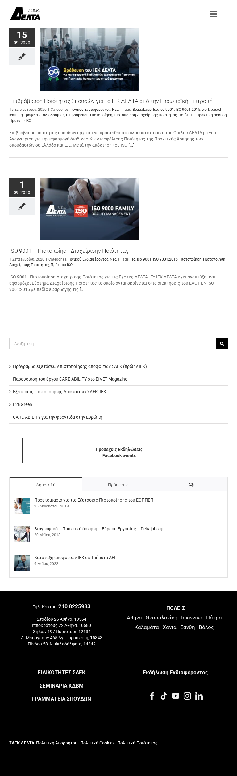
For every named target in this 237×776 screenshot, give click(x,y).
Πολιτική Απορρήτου (56, 742)
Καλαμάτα (147, 627)
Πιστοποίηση (101, 115)
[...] (131, 145)
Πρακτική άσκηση (211, 115)
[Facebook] (152, 696)
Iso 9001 (167, 109)
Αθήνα (134, 617)
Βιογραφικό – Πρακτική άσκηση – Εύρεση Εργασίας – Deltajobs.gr (99, 528)
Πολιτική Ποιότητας (137, 742)
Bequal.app (142, 109)
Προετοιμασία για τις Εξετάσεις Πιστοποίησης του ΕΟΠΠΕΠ (93, 500)
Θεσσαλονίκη (161, 617)
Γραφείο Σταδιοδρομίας (44, 115)
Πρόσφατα (118, 484)
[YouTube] (175, 696)
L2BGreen (22, 404)
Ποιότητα (186, 115)
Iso (155, 109)
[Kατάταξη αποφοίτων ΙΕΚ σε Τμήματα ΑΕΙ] (22, 558)
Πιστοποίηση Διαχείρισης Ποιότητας (145, 115)
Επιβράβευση (77, 115)
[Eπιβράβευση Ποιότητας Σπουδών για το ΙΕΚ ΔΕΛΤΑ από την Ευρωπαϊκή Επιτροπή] (89, 59)
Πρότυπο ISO (20, 121)
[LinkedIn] (199, 696)
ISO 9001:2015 (188, 109)
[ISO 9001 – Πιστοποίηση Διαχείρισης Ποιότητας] (89, 209)
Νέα (115, 109)
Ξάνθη (187, 627)
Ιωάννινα (191, 617)
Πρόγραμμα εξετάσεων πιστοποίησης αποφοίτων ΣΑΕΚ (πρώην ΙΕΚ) (80, 366)
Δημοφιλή (46, 484)
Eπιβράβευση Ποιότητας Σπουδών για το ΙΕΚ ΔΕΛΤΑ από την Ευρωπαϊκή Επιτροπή (111, 101)
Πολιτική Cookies (97, 742)
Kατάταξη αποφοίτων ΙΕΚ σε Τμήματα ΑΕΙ (74, 557)
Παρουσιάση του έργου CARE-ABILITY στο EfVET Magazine (70, 379)
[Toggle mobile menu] (214, 14)
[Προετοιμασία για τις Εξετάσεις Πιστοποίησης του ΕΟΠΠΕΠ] (22, 500)
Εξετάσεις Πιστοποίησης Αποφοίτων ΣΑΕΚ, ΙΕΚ (59, 391)
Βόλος (206, 627)
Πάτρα (214, 617)
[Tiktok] (164, 696)
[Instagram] (187, 696)
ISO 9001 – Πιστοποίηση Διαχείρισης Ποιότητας (69, 251)
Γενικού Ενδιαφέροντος (90, 109)
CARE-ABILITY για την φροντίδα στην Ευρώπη (57, 417)
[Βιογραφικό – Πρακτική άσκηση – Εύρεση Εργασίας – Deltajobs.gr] (22, 529)
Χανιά (170, 627)
